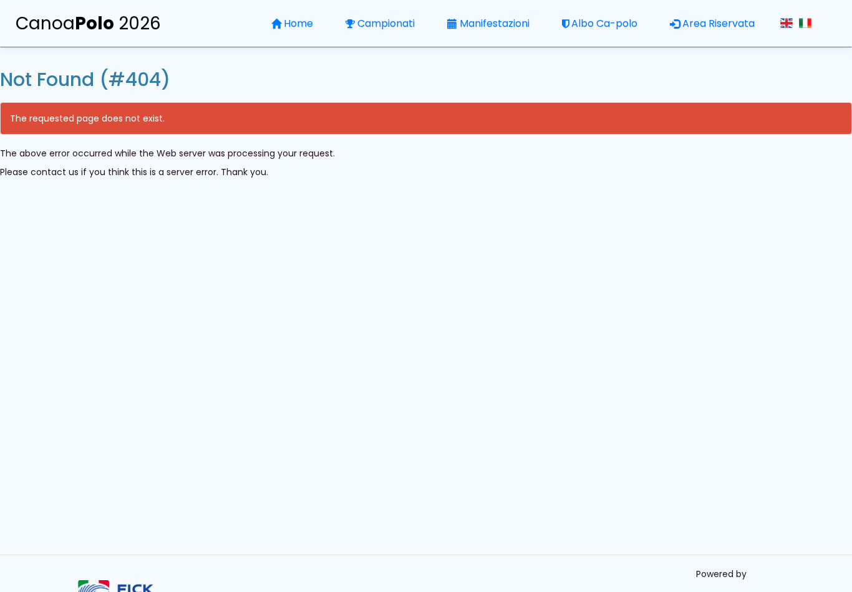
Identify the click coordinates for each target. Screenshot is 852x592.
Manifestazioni (495, 23)
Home (298, 23)
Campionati (386, 23)
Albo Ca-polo (604, 23)
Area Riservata (718, 23)
